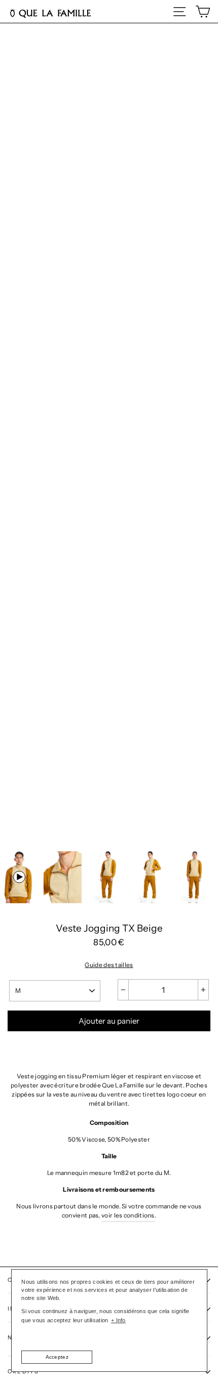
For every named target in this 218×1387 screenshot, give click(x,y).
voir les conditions (128, 1215)
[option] (109, 613)
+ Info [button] (118, 1320)
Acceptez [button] (57, 1357)
